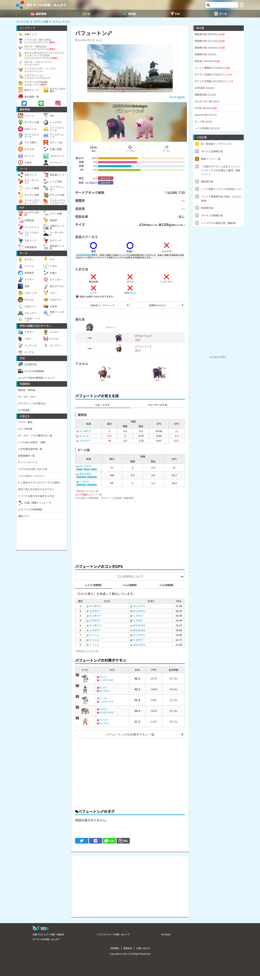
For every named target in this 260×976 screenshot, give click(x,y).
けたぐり (103, 676)
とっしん (84, 435)
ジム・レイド (102, 404)
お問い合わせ (143, 948)
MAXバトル (130, 292)
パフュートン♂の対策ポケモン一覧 (130, 734)
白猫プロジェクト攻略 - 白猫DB (48, 934)
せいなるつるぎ (106, 712)
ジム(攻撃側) (130, 585)
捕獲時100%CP (157, 305)
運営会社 (127, 948)
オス (157, 379)
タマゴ (130, 281)
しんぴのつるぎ (106, 679)
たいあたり (85, 430)
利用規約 (114, 948)
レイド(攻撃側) (93, 585)
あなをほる (85, 473)
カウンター (104, 719)
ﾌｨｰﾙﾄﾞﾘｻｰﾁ (166, 281)
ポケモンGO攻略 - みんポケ (46, 4)
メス (103, 379)
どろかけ (84, 440)
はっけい (103, 687)
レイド (93, 292)
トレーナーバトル (157, 404)
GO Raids (166, 934)
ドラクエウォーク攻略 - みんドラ (113, 934)
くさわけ (84, 481)
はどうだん (104, 690)
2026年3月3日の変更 (85, 255)
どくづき (103, 698)
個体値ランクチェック (102, 305)
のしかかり (85, 466)
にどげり (103, 709)
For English (177, 97)
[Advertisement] (130, 530)
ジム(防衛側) (166, 585)
